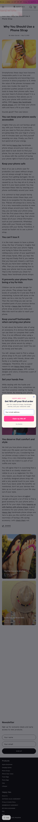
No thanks (19, 424)
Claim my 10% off (19, 419)
